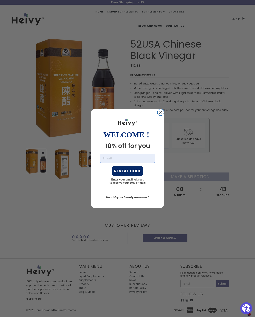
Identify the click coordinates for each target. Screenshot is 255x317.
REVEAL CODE (127, 171)
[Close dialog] (160, 112)
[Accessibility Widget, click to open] (246, 308)
